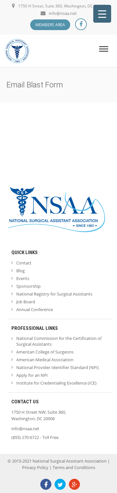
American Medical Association (44, 360)
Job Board (25, 302)
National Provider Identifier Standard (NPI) (57, 367)
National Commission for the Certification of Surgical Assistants (58, 341)
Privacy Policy (35, 467)
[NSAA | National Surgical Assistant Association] (17, 50)
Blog (20, 271)
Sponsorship (28, 286)
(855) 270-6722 (25, 437)
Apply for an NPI (32, 375)
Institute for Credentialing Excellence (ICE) (56, 383)
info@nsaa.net (63, 13)
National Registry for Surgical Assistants (54, 294)
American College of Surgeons (44, 352)
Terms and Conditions (74, 467)
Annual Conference (34, 309)
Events (22, 278)
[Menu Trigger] (102, 14)
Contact (24, 263)
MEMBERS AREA (50, 25)
